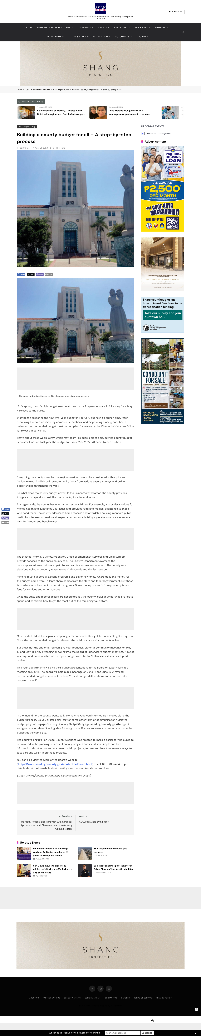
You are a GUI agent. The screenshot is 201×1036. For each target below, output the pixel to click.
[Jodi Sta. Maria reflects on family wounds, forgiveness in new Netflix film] (161, 112)
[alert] (162, 133)
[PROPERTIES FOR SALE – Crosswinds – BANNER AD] (162, 423)
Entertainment (55, 36)
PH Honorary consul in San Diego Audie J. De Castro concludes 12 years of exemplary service (50, 852)
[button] (7, 527)
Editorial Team (92, 998)
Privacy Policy (164, 998)
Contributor (24, 148)
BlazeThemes (117, 1005)
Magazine (142, 36)
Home (29, 27)
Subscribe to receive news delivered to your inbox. (75, 1032)
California (84, 27)
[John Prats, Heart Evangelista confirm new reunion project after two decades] (89, 112)
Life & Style (79, 36)
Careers (125, 998)
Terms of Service (143, 998)
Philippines (141, 27)
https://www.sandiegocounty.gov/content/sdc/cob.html (55, 764)
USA (68, 27)
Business (160, 27)
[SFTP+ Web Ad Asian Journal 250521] (162, 331)
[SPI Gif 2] (100, 85)
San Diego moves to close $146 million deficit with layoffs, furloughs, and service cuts (53, 869)
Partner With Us (51, 998)
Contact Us (111, 998)
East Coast (121, 27)
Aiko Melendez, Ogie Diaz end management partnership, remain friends (48, 114)
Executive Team (72, 998)
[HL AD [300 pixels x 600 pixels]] (162, 230)
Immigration (100, 36)
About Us (34, 998)
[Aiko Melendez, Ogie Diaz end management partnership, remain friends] (17, 112)
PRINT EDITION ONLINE (49, 27)
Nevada (102, 27)
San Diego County (27, 126)
